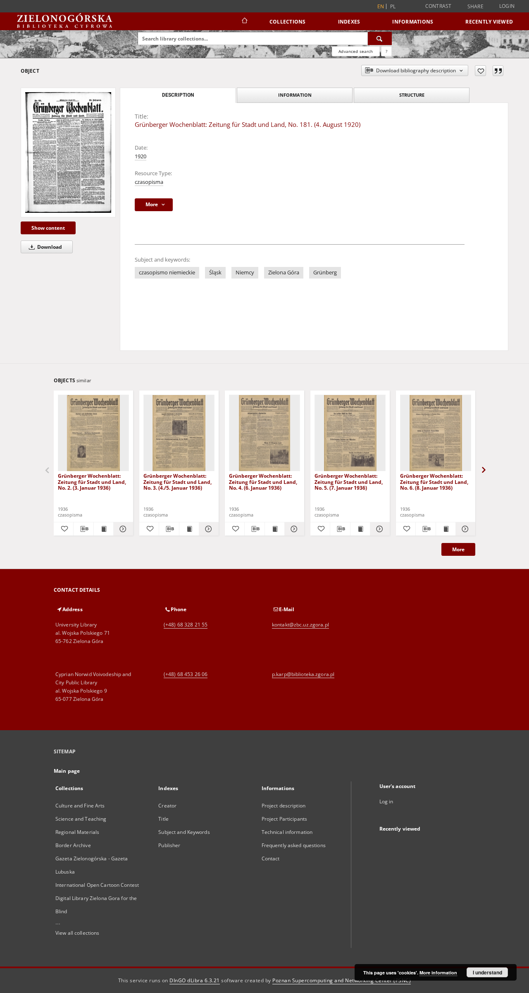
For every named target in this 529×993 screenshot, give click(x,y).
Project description (283, 805)
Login (507, 6)
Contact (271, 858)
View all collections (77, 932)
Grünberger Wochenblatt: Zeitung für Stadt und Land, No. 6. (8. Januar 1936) (434, 481)
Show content (48, 227)
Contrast (438, 6)
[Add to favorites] (480, 70)
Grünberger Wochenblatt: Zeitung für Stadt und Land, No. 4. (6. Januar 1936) (263, 481)
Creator (167, 805)
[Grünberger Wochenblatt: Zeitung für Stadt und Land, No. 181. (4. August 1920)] (68, 152)
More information (438, 972)
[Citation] (498, 70)
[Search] (380, 38)
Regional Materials (77, 832)
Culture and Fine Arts (80, 805)
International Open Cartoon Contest (97, 884)
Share (475, 6)
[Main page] (244, 21)
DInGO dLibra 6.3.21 (194, 980)
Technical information (287, 832)
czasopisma (149, 182)
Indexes (349, 21)
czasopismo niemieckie (167, 272)
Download (49, 246)
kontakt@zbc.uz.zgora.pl (300, 624)
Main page (67, 770)
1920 (140, 156)
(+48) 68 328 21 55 (185, 624)
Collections (287, 21)
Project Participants (284, 818)
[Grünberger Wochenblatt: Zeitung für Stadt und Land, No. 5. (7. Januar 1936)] (350, 433)
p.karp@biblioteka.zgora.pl (303, 674)
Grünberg (325, 272)
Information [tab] (295, 95)
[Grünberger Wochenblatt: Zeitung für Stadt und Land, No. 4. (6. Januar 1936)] (264, 433)
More (458, 549)
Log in (386, 801)
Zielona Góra (283, 272)
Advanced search (355, 51)
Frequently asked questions (294, 845)
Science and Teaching (80, 818)
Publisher (169, 845)
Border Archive (73, 845)
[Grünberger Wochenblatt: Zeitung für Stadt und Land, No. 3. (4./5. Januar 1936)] (179, 433)
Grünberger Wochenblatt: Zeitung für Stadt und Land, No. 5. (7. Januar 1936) (349, 481)
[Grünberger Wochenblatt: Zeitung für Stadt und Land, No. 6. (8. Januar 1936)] (435, 433)
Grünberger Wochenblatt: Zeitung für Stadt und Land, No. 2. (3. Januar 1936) (92, 481)
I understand (487, 972)
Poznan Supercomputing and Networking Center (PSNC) (341, 980)
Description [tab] (178, 95)
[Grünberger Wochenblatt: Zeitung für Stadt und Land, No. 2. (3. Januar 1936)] (93, 433)
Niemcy (245, 272)
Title (163, 818)
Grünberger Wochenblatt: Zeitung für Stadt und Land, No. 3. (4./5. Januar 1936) (177, 481)
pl (393, 6)
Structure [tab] (411, 95)
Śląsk (215, 272)
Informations (412, 21)
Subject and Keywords (184, 832)
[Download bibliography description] (83, 529)
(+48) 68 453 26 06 (185, 674)
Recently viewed (489, 21)
